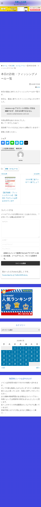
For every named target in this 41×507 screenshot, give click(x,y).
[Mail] (26, 143)
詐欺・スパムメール (11, 169)
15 (15, 356)
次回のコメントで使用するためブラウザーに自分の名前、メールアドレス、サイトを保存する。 (21, 256)
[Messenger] (21, 143)
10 (26, 352)
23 (20, 360)
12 (37, 352)
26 (37, 360)
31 (26, 364)
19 (37, 356)
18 (31, 356)
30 (20, 364)
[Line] (12, 143)
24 (26, 360)
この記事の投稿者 (8, 148)
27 (4, 364)
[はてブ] (17, 143)
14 (9, 356)
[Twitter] (7, 143)
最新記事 (19, 148)
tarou (38, 87)
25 (31, 360)
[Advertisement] (20, 38)
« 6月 (3, 368)
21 (9, 360)
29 (15, 364)
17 (26, 356)
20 (4, 360)
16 (20, 356)
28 (9, 364)
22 (15, 360)
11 (31, 352)
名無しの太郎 (20, 2)
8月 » (38, 368)
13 (4, 356)
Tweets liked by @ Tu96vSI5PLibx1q (14, 275)
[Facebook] (3, 143)
